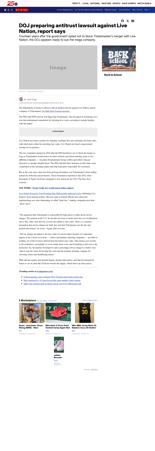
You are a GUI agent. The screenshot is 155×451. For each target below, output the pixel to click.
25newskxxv (9, 10)
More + (147, 10)
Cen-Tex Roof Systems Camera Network (89, 10)
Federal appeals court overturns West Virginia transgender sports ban (53, 276)
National (95, 3)
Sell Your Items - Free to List (47, 301)
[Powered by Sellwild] (94, 369)
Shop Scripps (129, 3)
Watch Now (143, 3)
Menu (75, 3)
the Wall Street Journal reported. (56, 111)
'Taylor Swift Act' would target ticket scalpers (53, 187)
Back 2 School (137, 10)
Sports (116, 3)
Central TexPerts (124, 10)
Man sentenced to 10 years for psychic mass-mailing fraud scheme (52, 280)
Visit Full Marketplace (89, 300)
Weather (106, 3)
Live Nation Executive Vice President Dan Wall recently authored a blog (50, 193)
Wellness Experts (111, 10)
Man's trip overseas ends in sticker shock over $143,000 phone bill (52, 283)
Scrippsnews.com (45, 271)
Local (85, 3)
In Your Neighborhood (65, 10)
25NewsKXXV (5, 10)
